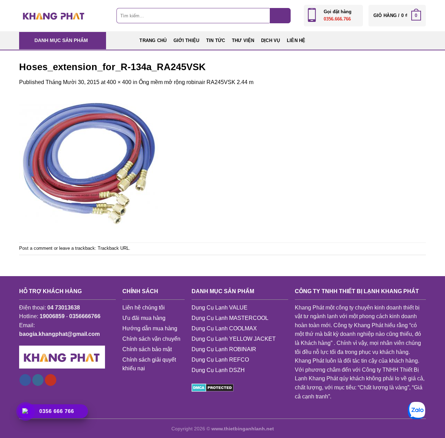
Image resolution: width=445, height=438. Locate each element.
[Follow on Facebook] (25, 380)
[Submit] (280, 15)
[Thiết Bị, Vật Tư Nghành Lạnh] (54, 15)
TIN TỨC (215, 40)
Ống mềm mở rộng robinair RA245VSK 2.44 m (196, 82)
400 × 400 (119, 82)
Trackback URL (113, 248)
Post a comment (35, 248)
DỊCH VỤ (270, 40)
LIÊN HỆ (296, 40)
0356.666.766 (337, 19)
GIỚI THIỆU (186, 40)
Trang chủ (153, 40)
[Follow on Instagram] (38, 380)
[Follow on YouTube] (50, 380)
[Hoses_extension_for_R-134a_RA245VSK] (88, 164)
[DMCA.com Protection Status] (213, 387)
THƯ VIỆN (243, 40)
